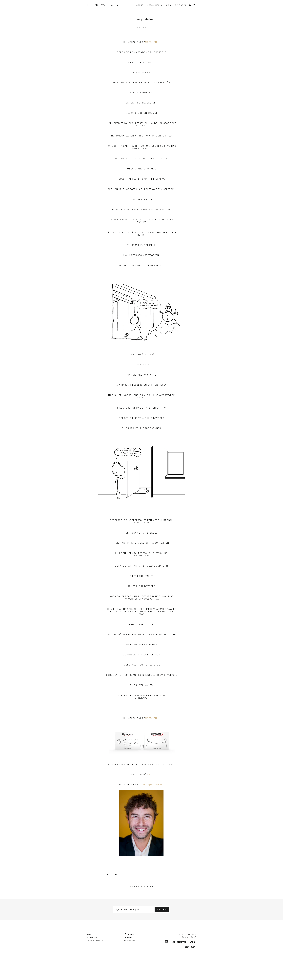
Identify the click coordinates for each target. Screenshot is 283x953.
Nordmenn (152, 42)
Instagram (131, 941)
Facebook (130, 934)
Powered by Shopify (189, 937)
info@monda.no (153, 785)
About (139, 5)
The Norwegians (102, 5)
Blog (168, 5)
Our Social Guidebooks (95, 941)
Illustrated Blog (92, 937)
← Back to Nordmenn (141, 887)
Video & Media (154, 5)
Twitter (129, 937)
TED (149, 774)
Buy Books (180, 5)
